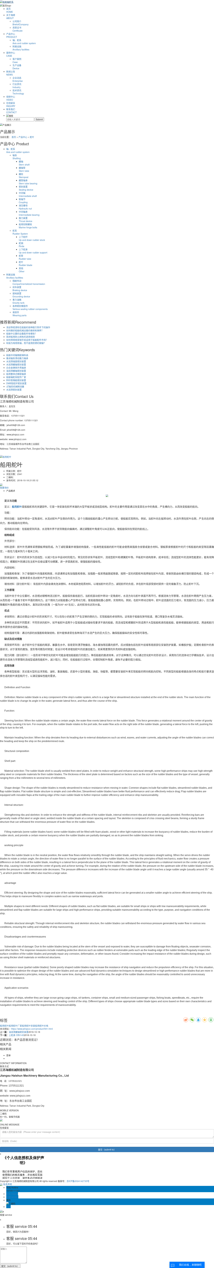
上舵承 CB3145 (16, 1035)
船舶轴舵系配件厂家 (16, 377)
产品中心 (11, 35)
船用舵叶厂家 (15, 1025)
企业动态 (18, 79)
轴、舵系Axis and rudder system (18, 150)
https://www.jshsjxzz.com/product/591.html (32, 1028)
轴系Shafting (17, 157)
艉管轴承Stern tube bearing (28, 182)
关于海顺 (10, 16)
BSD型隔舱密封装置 (16, 380)
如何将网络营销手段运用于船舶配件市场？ (27, 339)
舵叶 (32, 136)
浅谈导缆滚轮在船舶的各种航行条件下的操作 (28, 327)
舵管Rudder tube (25, 257)
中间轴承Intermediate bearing (29, 213)
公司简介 (21, 23)
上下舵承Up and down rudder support (33, 251)
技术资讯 (18, 92)
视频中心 (10, 98)
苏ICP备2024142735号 (78, 1181)
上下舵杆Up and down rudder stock (32, 238)
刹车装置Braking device (20, 288)
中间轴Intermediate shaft (28, 194)
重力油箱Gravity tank (18, 301)
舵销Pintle (21, 244)
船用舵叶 (4, 1025)
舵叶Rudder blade (25, 263)
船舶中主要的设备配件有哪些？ (21, 333)
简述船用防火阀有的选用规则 (20, 336)
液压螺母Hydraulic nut (25, 207)
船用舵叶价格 (41, 1025)
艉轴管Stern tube (24, 169)
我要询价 (4, 487)
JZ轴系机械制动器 (15, 386)
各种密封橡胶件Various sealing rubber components (30, 307)
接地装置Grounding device (21, 295)
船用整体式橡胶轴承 (16, 373)
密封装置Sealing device (26, 188)
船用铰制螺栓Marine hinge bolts (28, 226)
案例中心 (10, 54)
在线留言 (10, 104)
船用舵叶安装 (28, 1025)
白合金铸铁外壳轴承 (16, 367)
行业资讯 (17, 85)
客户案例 (17, 60)
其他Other (21, 270)
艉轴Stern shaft (24, 163)
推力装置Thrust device (25, 219)
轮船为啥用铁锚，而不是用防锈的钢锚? (25, 342)
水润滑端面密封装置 (16, 361)
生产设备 (17, 67)
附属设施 (21, 48)
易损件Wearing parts (19, 314)
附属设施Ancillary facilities (14, 276)
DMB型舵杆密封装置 (16, 383)
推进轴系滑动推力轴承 (17, 358)
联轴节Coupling (23, 201)
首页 (9, 10)
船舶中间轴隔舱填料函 (17, 355)
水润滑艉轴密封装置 (16, 364)
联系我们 (11, 111)
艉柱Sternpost (23, 175)
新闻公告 (10, 73)
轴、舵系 (24, 41)
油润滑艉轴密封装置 (16, 370)
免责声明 (7, 1184)
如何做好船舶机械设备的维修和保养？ (25, 330)
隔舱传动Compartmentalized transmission (29, 282)
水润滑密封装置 (14, 389)
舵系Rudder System (20, 232)
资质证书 (18, 29)
